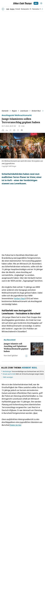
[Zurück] (3, 9)
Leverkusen (24, 111)
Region (14, 111)
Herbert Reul (36, 111)
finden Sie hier (15, 425)
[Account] (41, 3)
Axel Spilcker (12, 355)
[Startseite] (22, 3)
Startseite (5, 111)
